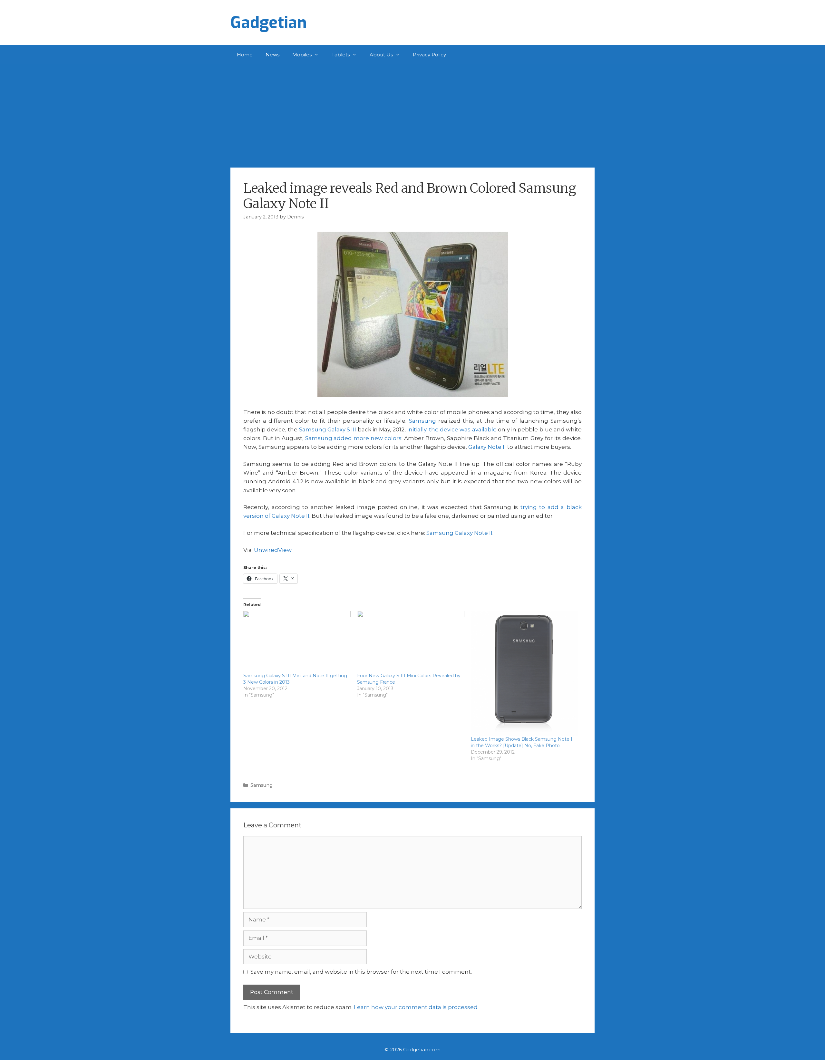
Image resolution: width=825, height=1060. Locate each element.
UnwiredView (273, 550)
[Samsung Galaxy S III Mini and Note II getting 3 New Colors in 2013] (297, 641)
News (272, 55)
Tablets (341, 55)
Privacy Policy (429, 55)
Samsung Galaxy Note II (459, 533)
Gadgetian (268, 22)
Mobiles (302, 55)
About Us (381, 55)
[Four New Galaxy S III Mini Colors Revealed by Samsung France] (410, 641)
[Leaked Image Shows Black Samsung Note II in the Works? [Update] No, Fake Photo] (524, 673)
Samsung (422, 421)
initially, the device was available (452, 429)
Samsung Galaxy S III (327, 429)
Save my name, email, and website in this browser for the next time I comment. (361, 971)
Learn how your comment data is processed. (416, 1007)
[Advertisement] (412, 113)
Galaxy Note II (487, 447)
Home (245, 55)
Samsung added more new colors (353, 438)
